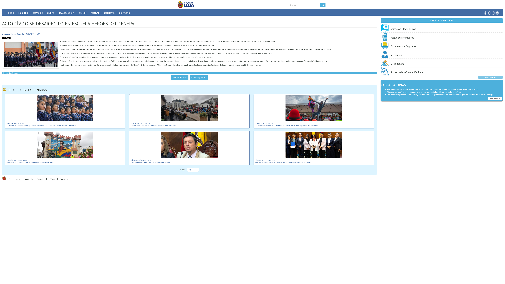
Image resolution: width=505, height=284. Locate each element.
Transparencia (66, 13)
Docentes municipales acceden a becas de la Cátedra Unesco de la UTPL (285, 162)
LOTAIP (52, 179)
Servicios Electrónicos (403, 28)
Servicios (38, 13)
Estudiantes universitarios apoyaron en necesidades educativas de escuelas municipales (43, 125)
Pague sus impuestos (402, 37)
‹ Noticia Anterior (180, 77)
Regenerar (109, 13)
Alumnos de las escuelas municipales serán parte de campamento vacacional (286, 125)
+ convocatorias (495, 99)
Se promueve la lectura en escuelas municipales (150, 162)
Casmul (82, 13)
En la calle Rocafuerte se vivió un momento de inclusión (153, 125)
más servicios (490, 77)
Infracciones (397, 54)
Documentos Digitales (403, 46)
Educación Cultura (10, 73)
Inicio (11, 13)
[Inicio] (186, 4)
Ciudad (50, 13)
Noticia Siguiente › (198, 77)
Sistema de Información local (406, 72)
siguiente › (193, 170)
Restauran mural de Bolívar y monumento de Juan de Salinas (31, 162)
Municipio (23, 13)
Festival (95, 13)
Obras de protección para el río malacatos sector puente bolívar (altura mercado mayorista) (424, 92)
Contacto (124, 13)
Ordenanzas (397, 63)
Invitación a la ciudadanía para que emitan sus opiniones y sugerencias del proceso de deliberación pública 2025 (432, 89)
